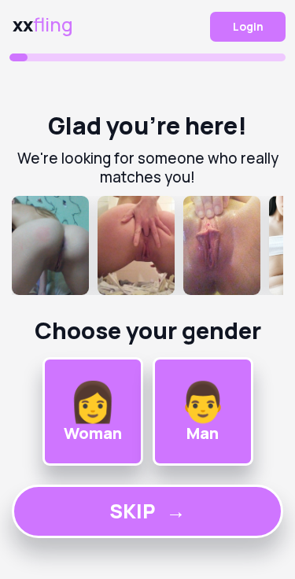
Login (248, 26)
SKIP (147, 511)
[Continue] (147, 245)
